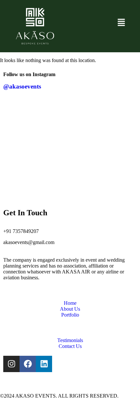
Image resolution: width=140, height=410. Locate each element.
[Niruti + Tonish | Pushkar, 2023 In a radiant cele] (24, 121)
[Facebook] (28, 364)
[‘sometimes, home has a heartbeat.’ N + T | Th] (24, 167)
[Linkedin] (44, 364)
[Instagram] (11, 364)
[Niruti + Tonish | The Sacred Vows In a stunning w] (115, 167)
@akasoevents (22, 86)
